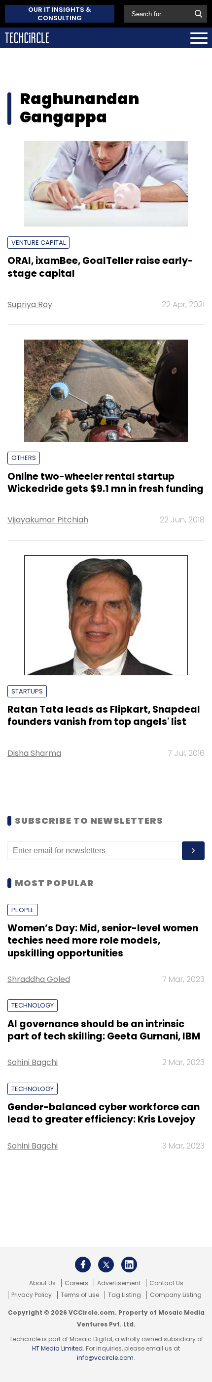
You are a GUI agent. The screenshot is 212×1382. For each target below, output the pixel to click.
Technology (32, 1005)
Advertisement (119, 1283)
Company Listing (176, 1295)
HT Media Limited (57, 1348)
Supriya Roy (29, 304)
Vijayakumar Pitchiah (47, 519)
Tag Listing (124, 1295)
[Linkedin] (129, 1264)
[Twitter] (106, 1264)
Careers (76, 1283)
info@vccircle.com (105, 1357)
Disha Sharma (34, 753)
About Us (42, 1283)
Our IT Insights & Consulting (59, 14)
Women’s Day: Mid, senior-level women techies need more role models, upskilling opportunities (102, 940)
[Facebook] (83, 1264)
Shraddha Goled (38, 979)
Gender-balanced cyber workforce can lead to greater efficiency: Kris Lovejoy (103, 1113)
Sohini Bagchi (32, 1062)
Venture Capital (38, 242)
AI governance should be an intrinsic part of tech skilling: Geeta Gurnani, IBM (103, 1030)
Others (23, 457)
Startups (27, 691)
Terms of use (80, 1295)
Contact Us (166, 1283)
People (22, 910)
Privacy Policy (31, 1295)
